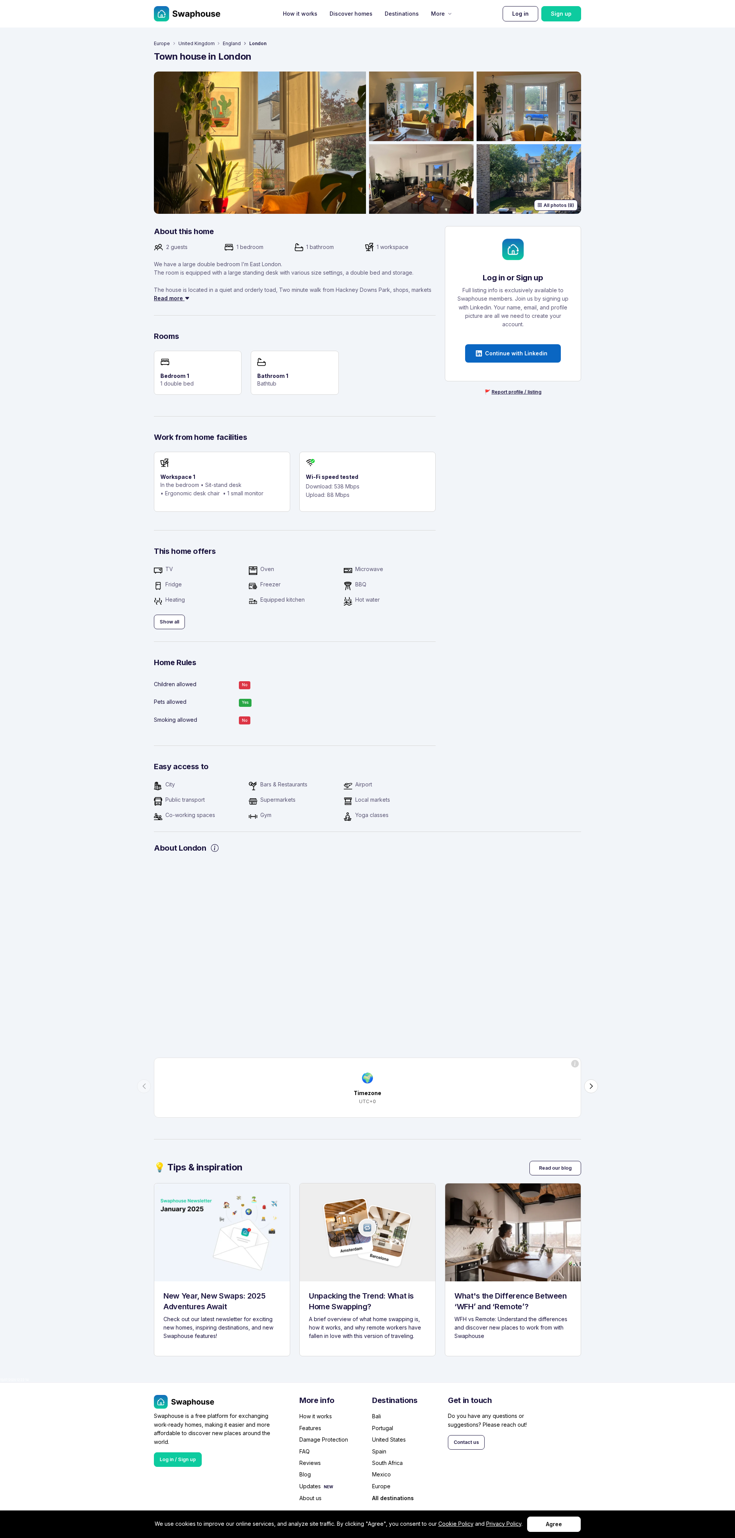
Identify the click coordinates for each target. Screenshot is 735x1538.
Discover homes (351, 13)
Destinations (402, 13)
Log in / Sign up (178, 1459)
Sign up (561, 13)
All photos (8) (559, 205)
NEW (328, 1486)
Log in (520, 13)
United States (389, 1439)
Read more (169, 298)
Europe (162, 43)
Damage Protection (323, 1439)
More (438, 13)
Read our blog (555, 1168)
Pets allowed (170, 701)
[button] (144, 1086)
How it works (300, 13)
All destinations (393, 1498)
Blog (305, 1474)
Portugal (382, 1428)
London (257, 43)
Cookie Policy (456, 1523)
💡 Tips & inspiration (198, 1167)
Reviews (310, 1463)
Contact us (466, 1442)
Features (310, 1428)
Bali (376, 1416)
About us (310, 1498)
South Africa (387, 1463)
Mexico (381, 1474)
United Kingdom (196, 43)
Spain (379, 1451)
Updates (310, 1486)
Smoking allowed (175, 719)
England (232, 43)
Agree (554, 1524)
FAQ (304, 1451)
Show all (169, 622)
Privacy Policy (503, 1523)
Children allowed (175, 684)
